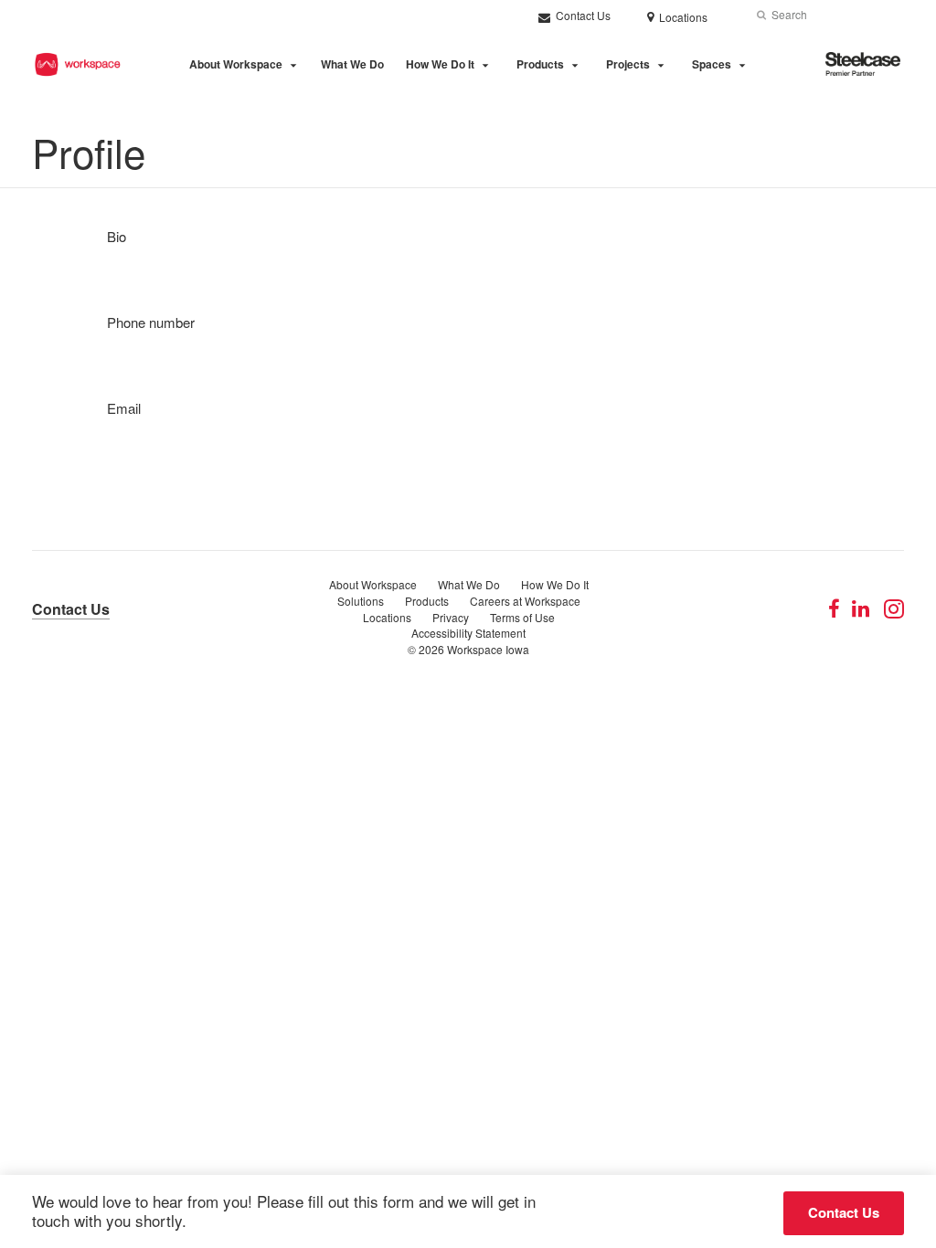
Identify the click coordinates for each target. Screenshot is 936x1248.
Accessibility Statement (468, 632)
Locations (387, 617)
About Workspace (235, 64)
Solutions (360, 600)
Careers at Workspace (525, 600)
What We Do (352, 64)
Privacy (450, 617)
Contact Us (582, 15)
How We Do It (440, 64)
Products (540, 64)
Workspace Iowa (488, 649)
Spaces (711, 64)
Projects (628, 64)
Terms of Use (522, 617)
